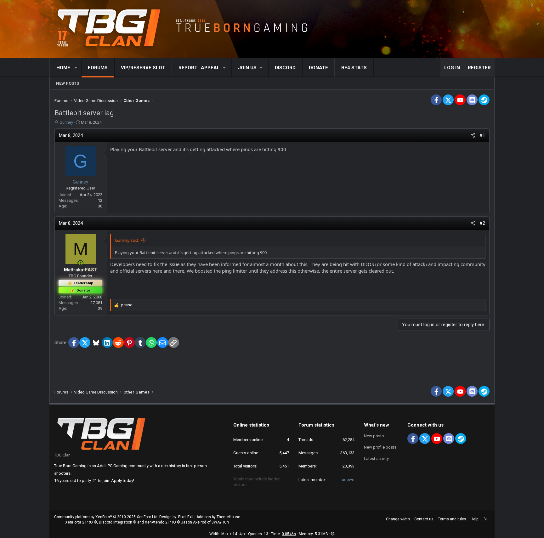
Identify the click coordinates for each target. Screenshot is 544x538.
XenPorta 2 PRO (79, 522)
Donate (318, 68)
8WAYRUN (220, 522)
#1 (482, 135)
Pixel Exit (186, 517)
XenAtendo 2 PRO (160, 522)
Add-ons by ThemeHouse (218, 517)
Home (63, 68)
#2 (482, 223)
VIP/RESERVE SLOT (143, 68)
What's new (376, 425)
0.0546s (289, 534)
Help (474, 519)
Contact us (424, 519)
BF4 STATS (354, 68)
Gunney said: (127, 240)
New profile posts (380, 447)
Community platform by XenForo (106, 517)
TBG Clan (62, 455)
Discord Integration (115, 522)
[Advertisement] (272, 363)
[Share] (472, 135)
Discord (285, 68)
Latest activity (376, 458)
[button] (76, 67)
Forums (98, 68)
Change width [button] (398, 519)
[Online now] (80, 263)
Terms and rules (452, 519)
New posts (67, 83)
